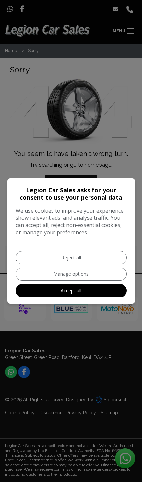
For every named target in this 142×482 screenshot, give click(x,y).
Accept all (71, 290)
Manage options (71, 274)
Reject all (71, 257)
